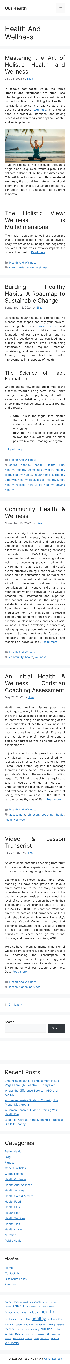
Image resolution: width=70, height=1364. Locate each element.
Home (9, 1267)
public (19, 1333)
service (8, 1339)
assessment (17, 814)
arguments (35, 1302)
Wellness (40, 109)
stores (36, 1339)
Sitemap (10, 1284)
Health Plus (12, 1207)
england (52, 1306)
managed (60, 1325)
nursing (35, 1329)
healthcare (11, 1319)
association (55, 1302)
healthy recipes (15, 484)
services (18, 1338)
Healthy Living (14, 1229)
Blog (8, 1157)
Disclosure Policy (16, 1279)
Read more (38, 252)
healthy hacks (43, 474)
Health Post (12, 1212)
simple (28, 1338)
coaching (47, 814)
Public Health (13, 1240)
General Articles (15, 1168)
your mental (48, 326)
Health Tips (55, 464)
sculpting (56, 1334)
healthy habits (22, 474)
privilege (9, 1334)
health (21, 267)
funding (25, 1313)
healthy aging (26, 469)
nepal (27, 1329)
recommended (31, 1334)
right (48, 1334)
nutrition (46, 1329)
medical (10, 1329)
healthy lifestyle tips (31, 479)
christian (33, 814)
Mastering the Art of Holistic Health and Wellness (35, 64)
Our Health (16, 8)
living (51, 1324)
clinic (12, 267)
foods (17, 1312)
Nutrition (10, 1235)
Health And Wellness (22, 262)
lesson (13, 986)
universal (44, 1338)
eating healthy (19, 464)
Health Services (15, 1218)
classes (26, 1306)
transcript (25, 986)
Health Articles (14, 1190)
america (18, 1302)
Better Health (13, 1151)
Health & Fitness (15, 1179)
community (16, 657)
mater (31, 267)
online (57, 1329)
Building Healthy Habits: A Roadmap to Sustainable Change (35, 293)
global (34, 1312)
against (8, 1302)
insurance (40, 1324)
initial (8, 819)
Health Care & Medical (19, 1196)
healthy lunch (55, 479)
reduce (41, 1334)
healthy (9, 469)
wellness (42, 267)
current (45, 1306)
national (20, 1329)
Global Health (14, 1173)
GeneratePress (53, 1358)
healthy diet (45, 469)
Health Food (13, 1201)
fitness (9, 1312)
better (17, 1306)
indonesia (28, 1324)
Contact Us (12, 1273)
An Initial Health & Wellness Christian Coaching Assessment (35, 683)
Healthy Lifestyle (13, 1324)
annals (26, 1302)
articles (46, 1302)
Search (9, 1022)
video (37, 986)
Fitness (9, 1162)
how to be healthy (40, 484)
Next (17, 1004)
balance (8, 1306)
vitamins (55, 1338)
